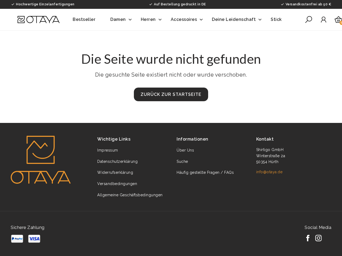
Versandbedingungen (117, 184)
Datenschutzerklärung (117, 161)
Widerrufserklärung (115, 172)
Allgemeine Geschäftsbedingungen (130, 195)
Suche (182, 161)
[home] (38, 19)
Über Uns (185, 150)
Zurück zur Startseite (171, 94)
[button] (87, 19)
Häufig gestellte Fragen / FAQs (205, 172)
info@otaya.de (269, 172)
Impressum (107, 150)
